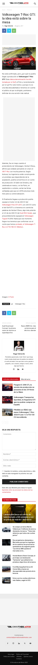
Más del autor (25, 379)
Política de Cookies (9, 656)
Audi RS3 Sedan (26, 213)
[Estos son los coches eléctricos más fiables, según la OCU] (6, 580)
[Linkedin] (19, 369)
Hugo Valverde (9, 26)
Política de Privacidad (22, 654)
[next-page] (6, 422)
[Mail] (23, 369)
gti (12, 304)
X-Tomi (11, 297)
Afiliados (19, 656)
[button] (3, 4)
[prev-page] (3, 422)
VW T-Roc (6, 172)
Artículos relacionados (11, 379)
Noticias (9, 10)
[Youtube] (30, 643)
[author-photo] (19, 351)
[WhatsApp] (14, 31)
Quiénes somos (28, 656)
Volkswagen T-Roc (20, 304)
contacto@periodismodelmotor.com (19, 637)
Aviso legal (11, 654)
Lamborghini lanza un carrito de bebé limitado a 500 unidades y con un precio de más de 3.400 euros (19, 517)
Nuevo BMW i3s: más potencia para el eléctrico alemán (28, 328)
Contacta (19, 659)
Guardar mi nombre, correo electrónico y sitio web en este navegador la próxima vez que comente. (18, 473)
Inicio (3, 10)
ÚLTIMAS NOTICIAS (9, 500)
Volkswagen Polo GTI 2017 (12, 205)
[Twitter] (9, 31)
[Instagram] (14, 369)
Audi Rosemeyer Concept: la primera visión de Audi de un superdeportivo (9, 329)
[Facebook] (4, 31)
